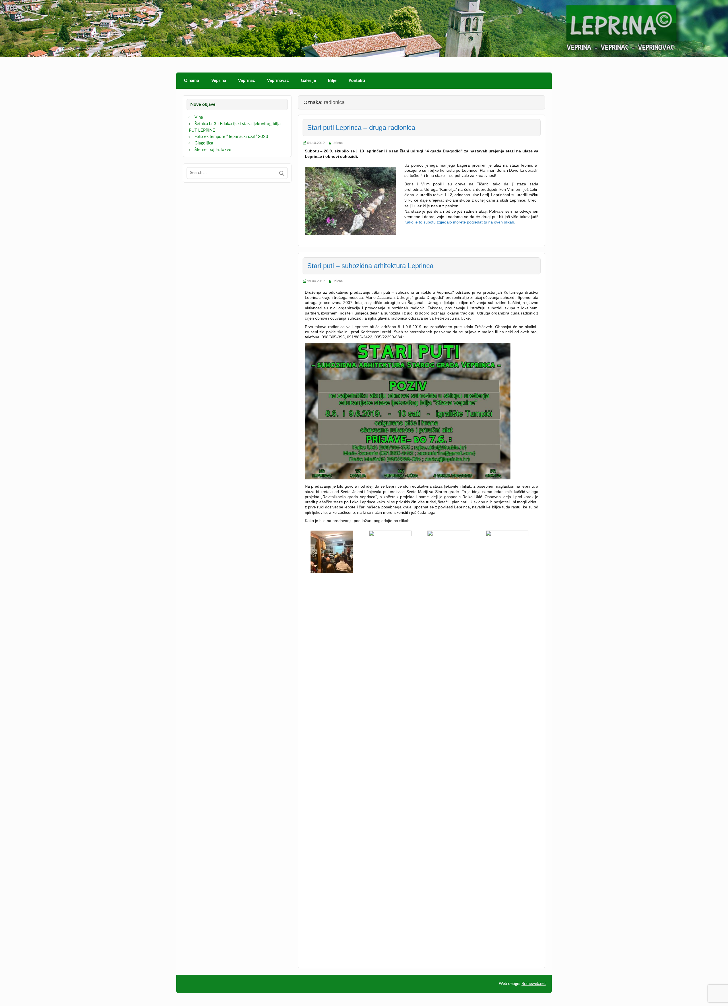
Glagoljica (204, 143)
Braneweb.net (534, 984)
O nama (191, 80)
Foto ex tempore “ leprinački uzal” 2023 (231, 136)
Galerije (308, 80)
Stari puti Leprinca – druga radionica (361, 127)
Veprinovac (278, 80)
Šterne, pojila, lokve (213, 150)
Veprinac (246, 80)
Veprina (218, 80)
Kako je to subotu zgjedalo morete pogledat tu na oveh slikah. (459, 222)
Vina (199, 117)
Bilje (332, 80)
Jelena (338, 142)
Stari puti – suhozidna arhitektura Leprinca (370, 266)
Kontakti (357, 80)
